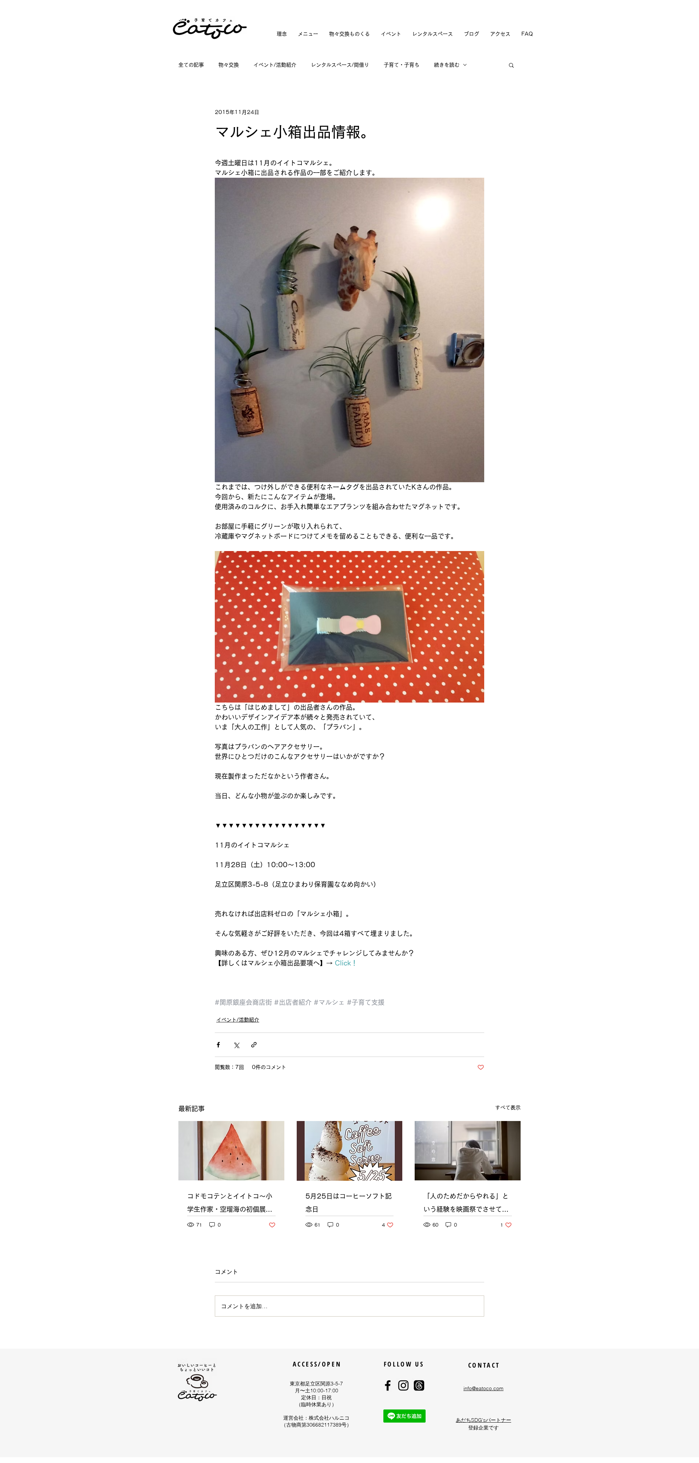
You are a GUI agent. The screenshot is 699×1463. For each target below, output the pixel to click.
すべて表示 (508, 1107)
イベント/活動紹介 (274, 64)
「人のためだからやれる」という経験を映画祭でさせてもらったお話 (466, 1204)
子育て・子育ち (401, 64)
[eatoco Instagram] (403, 1385)
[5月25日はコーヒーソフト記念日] (350, 1151)
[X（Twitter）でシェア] (236, 1044)
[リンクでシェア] (253, 1044)
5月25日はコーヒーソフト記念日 (348, 1202)
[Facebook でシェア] (218, 1044)
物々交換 (228, 64)
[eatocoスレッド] (419, 1385)
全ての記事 (191, 64)
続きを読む (446, 64)
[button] (511, 65)
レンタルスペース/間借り (340, 64)
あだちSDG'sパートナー (483, 1420)
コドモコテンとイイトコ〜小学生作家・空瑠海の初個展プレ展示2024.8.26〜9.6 (229, 1204)
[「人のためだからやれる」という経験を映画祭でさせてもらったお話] (468, 1150)
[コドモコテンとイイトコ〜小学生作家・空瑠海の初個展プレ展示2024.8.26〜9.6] (231, 1150)
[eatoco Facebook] (388, 1385)
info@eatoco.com (483, 1388)
